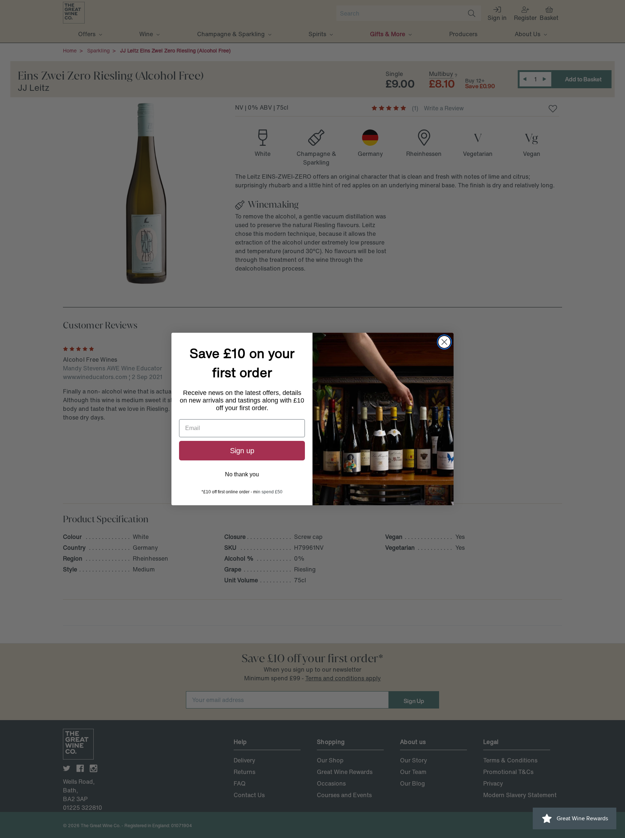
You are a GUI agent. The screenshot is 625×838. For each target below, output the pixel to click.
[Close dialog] (444, 342)
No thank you (242, 474)
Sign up (242, 451)
